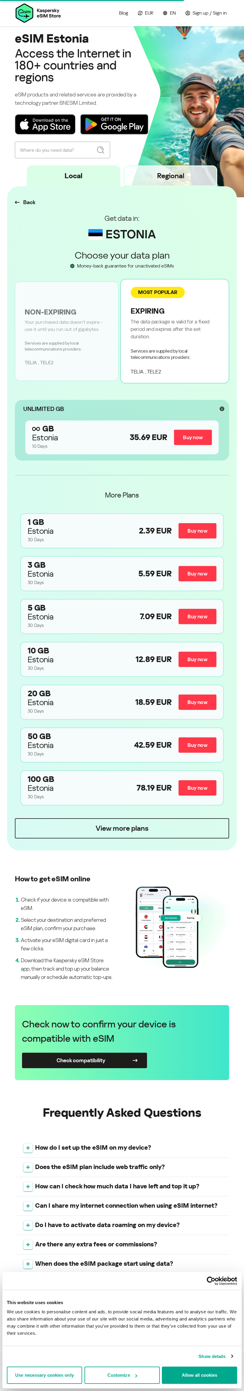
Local (73, 176)
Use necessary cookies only (44, 1375)
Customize (118, 1375)
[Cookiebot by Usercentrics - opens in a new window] (211, 1280)
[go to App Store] (45, 124)
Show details (212, 1356)
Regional (170, 176)
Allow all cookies (200, 1375)
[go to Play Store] (114, 124)
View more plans (122, 828)
